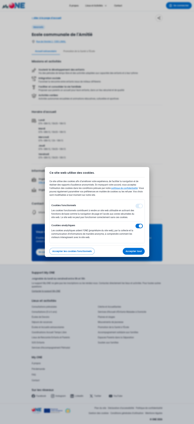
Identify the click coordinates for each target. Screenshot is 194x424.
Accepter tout (134, 251)
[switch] (139, 226)
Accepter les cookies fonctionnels (72, 251)
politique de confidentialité (124, 188)
